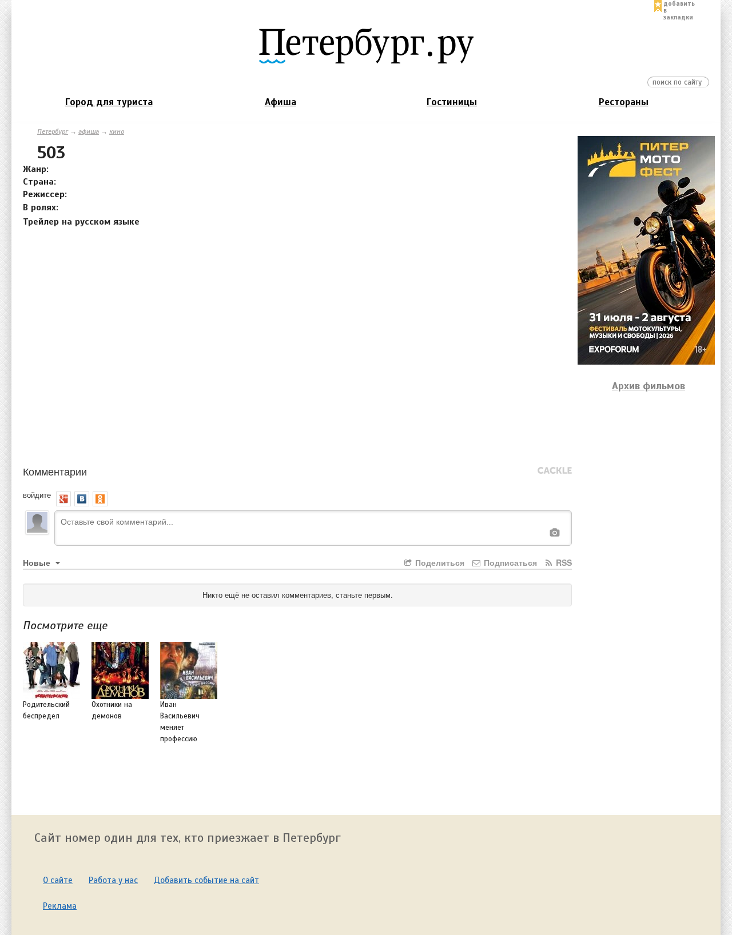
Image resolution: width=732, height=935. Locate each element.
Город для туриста (109, 102)
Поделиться (438, 562)
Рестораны (624, 102)
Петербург (52, 131)
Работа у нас (113, 880)
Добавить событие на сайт (206, 880)
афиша (88, 131)
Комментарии (55, 471)
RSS (563, 562)
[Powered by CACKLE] (555, 471)
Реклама (60, 906)
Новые (38, 562)
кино (116, 131)
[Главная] (366, 45)
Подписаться (509, 562)
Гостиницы (452, 102)
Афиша (280, 102)
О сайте (58, 880)
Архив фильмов (648, 385)
